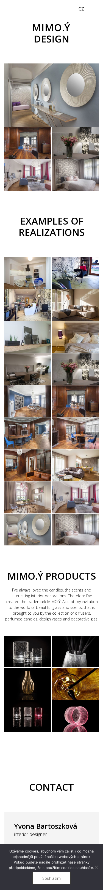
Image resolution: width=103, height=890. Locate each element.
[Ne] (96, 867)
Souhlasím (51, 878)
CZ (81, 9)
